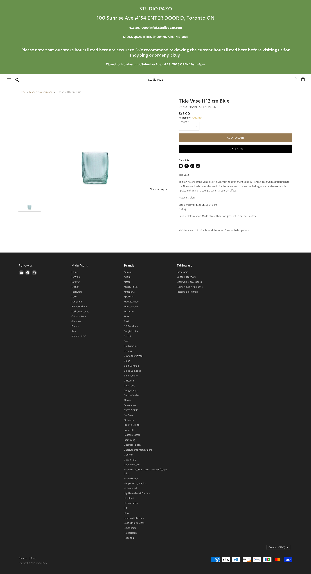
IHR (126, 508)
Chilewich (129, 381)
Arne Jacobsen (131, 306)
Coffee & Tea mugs (186, 277)
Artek (126, 316)
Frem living (129, 440)
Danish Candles (132, 395)
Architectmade (131, 302)
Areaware (129, 311)
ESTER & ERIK (131, 410)
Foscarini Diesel (132, 435)
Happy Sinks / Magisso (135, 483)
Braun (127, 361)
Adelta (127, 277)
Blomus (128, 351)
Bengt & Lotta (131, 331)
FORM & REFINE (132, 425)
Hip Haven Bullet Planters (137, 493)
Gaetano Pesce (131, 464)
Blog (33, 558)
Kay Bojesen (130, 533)
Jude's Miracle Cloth (134, 523)
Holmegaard (130, 488)
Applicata (129, 296)
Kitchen (75, 287)
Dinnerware (182, 272)
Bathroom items (79, 306)
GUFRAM (128, 455)
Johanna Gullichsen (134, 518)
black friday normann (41, 92)
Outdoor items (78, 316)
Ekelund (128, 400)
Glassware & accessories (189, 282)
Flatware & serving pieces (190, 287)
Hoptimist (129, 498)
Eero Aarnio (130, 405)
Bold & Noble (131, 346)
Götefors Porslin (132, 445)
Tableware (76, 292)
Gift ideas (76, 321)
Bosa (126, 341)
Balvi (126, 321)
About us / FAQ (78, 336)
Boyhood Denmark (133, 356)
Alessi (127, 282)
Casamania (129, 385)
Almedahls (129, 292)
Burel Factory (131, 376)
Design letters (131, 390)
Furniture (75, 277)
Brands (75, 326)
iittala (127, 513)
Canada (277, 547)
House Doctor (131, 478)
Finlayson (129, 420)
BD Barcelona (131, 326)
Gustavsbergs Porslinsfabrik (138, 450)
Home (22, 92)
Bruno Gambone (132, 371)
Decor (74, 296)
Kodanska (129, 538)
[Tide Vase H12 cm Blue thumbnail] (29, 204)
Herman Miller (131, 503)
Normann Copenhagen (199, 106)
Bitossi (127, 336)
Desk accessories (80, 311)
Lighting (75, 282)
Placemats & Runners (187, 292)
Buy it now (235, 149)
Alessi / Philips (131, 287)
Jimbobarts (130, 528)
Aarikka (128, 272)
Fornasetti (76, 302)
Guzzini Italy (130, 460)
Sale (73, 331)
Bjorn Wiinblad (131, 366)
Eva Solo (128, 415)
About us (23, 558)
